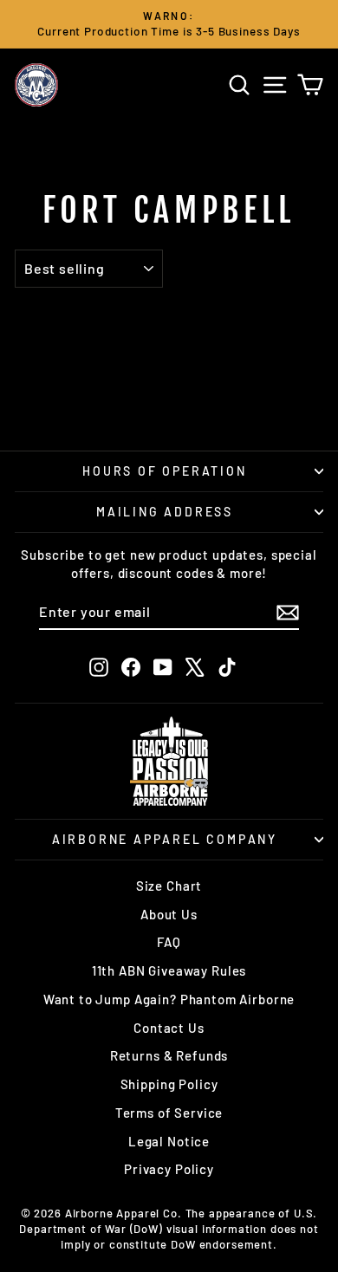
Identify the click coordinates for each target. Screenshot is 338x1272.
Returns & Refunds (169, 1055)
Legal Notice (169, 1141)
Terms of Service (169, 1112)
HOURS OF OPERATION (164, 471)
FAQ (169, 942)
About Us (169, 914)
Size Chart (169, 885)
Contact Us (169, 1027)
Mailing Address (164, 511)
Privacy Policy (169, 1169)
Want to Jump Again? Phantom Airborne (169, 999)
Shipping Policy (169, 1084)
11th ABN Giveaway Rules (169, 970)
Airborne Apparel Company (164, 839)
